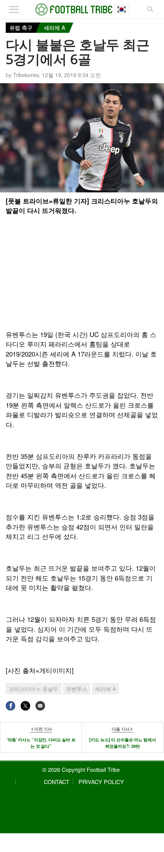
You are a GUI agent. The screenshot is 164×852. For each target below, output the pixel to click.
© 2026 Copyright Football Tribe (81, 769)
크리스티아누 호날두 (33, 688)
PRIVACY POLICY (101, 782)
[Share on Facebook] (10, 705)
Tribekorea (26, 75)
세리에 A (54, 27)
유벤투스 (76, 688)
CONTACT (56, 782)
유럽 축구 (21, 27)
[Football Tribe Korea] (82, 9)
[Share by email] (40, 705)
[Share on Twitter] (25, 705)
